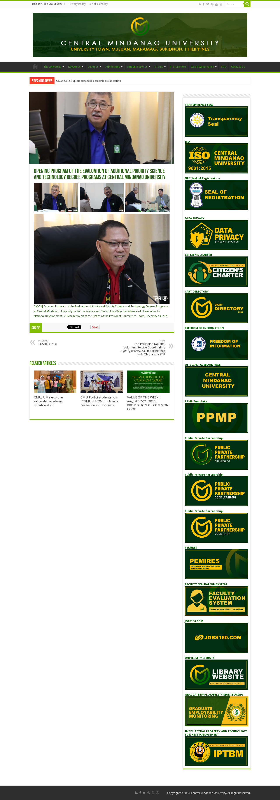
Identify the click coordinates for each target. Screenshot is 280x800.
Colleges (93, 66)
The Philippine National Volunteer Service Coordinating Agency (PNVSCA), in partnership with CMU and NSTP (143, 347)
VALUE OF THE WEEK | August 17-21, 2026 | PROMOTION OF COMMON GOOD (148, 403)
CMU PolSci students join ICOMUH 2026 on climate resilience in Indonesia (99, 401)
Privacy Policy (77, 3)
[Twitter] (208, 4)
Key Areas (74, 66)
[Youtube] (216, 4)
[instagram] (221, 4)
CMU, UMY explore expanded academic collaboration (88, 80)
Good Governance (202, 66)
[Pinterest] (212, 4)
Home (35, 66)
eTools (158, 66)
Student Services (137, 66)
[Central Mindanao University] (140, 34)
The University (52, 66)
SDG (223, 66)
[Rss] (199, 4)
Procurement (178, 66)
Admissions (112, 66)
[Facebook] (203, 4)
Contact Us (238, 66)
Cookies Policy (99, 3)
